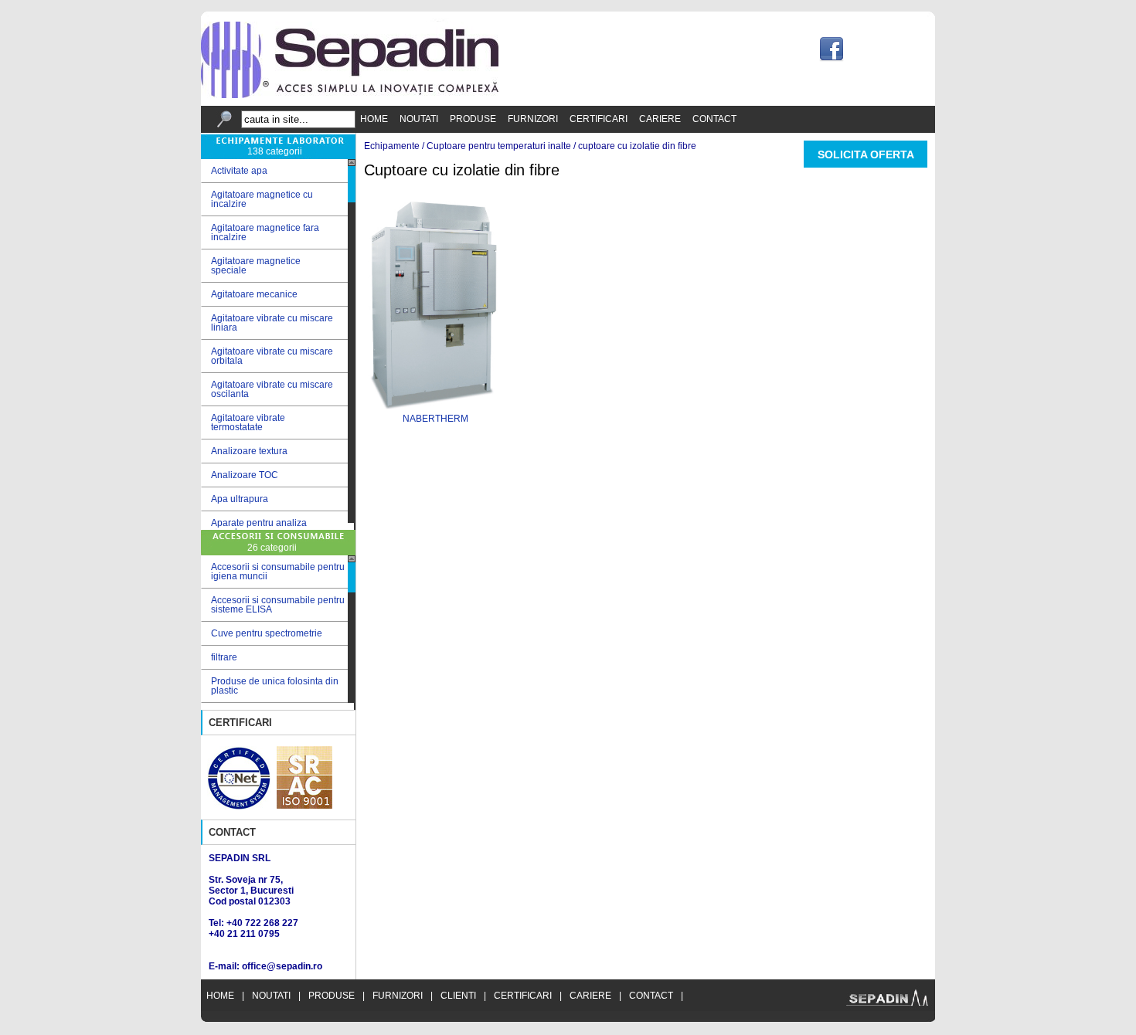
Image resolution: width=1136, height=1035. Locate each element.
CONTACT (714, 119)
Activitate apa (234, 171)
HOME (374, 119)
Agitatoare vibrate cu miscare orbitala (267, 356)
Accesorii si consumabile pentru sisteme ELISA (278, 605)
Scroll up (351, 162)
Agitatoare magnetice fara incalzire (260, 232)
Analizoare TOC (239, 475)
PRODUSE (473, 119)
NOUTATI (419, 119)
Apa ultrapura (234, 499)
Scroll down (351, 526)
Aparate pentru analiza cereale (254, 528)
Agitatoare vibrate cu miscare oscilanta (267, 389)
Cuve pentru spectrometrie (266, 633)
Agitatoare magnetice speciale (251, 266)
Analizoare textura (244, 451)
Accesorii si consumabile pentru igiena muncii (278, 572)
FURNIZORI (533, 119)
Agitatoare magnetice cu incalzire (257, 199)
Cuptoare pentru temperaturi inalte (499, 146)
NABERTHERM (435, 418)
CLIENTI (458, 995)
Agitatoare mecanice (249, 294)
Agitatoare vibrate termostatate (243, 422)
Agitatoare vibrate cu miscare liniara (267, 323)
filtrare (224, 657)
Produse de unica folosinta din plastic (274, 686)
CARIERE (660, 119)
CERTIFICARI (599, 119)
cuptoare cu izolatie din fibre (637, 146)
